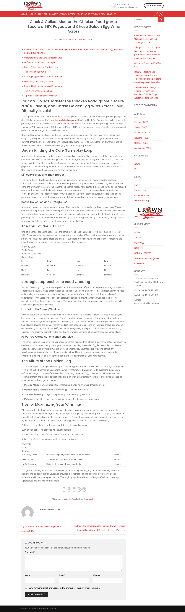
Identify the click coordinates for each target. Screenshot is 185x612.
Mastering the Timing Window (38, 81)
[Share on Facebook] (64, 489)
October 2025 (141, 143)
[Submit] (161, 19)
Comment (30, 552)
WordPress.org (141, 200)
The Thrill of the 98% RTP (36, 72)
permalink (91, 499)
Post (74, 18)
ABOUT (32, 14)
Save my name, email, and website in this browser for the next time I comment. (64, 588)
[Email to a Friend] (74, 489)
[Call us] (161, 14)
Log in (137, 185)
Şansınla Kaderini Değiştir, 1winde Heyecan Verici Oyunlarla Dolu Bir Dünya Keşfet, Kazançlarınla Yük (146, 92)
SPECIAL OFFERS (67, 14)
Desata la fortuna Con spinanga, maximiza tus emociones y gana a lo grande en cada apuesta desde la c (148, 77)
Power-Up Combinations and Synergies (43, 86)
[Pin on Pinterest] (79, 489)
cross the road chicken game (62, 120)
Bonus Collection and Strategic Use (41, 67)
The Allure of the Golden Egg (38, 91)
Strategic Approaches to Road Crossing (43, 76)
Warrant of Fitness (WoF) (91, 14)
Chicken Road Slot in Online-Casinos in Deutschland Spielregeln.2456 (147, 39)
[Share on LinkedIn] (83, 489)
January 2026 (140, 127)
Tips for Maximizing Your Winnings (40, 95)
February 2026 (141, 122)
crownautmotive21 (87, 39)
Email (62, 575)
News (137, 164)
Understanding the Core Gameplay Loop (43, 57)
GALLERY (53, 14)
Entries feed (140, 190)
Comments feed (142, 195)
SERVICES (42, 14)
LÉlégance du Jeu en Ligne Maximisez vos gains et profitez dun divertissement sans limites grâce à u (147, 52)
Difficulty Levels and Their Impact (40, 62)
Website (96, 575)
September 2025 (142, 148)
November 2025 (142, 138)
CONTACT (111, 14)
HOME (24, 14)
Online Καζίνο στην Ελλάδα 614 (147, 65)
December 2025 (142, 132)
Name (28, 575)
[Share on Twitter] (69, 489)
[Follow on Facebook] (156, 14)
